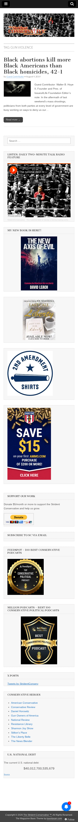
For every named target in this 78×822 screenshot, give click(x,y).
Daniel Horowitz (20, 711)
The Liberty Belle (20, 736)
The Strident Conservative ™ (37, 815)
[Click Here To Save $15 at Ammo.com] (29, 478)
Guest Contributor (15, 76)
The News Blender (21, 741)
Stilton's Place (19, 732)
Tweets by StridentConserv (22, 683)
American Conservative (24, 702)
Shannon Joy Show (22, 728)
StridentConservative (16, 220)
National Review (20, 719)
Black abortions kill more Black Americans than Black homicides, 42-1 (37, 65)
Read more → (13, 119)
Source (7, 774)
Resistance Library (21, 724)
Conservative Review (23, 707)
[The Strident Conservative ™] (39, 23)
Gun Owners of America (24, 715)
